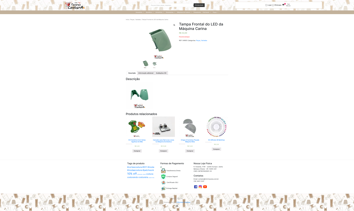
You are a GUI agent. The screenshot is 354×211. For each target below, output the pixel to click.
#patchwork (148, 170)
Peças (215, 12)
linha (153, 177)
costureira (143, 177)
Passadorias (197, 12)
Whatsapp (277, 5)
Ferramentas (169, 12)
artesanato (139, 174)
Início (127, 19)
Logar (270, 5)
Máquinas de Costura (183, 12)
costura (149, 174)
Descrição (132, 73)
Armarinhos (159, 12)
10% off (132, 173)
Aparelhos (149, 12)
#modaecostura (134, 170)
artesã (144, 174)
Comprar (137, 151)
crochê (150, 177)
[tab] (132, 73)
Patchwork (206, 12)
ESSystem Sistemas (183, 202)
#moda (151, 167)
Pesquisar (199, 5)
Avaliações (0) (161, 73)
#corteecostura (134, 167)
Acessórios (139, 12)
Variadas (138, 19)
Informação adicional (145, 73)
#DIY (144, 167)
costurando (132, 177)
